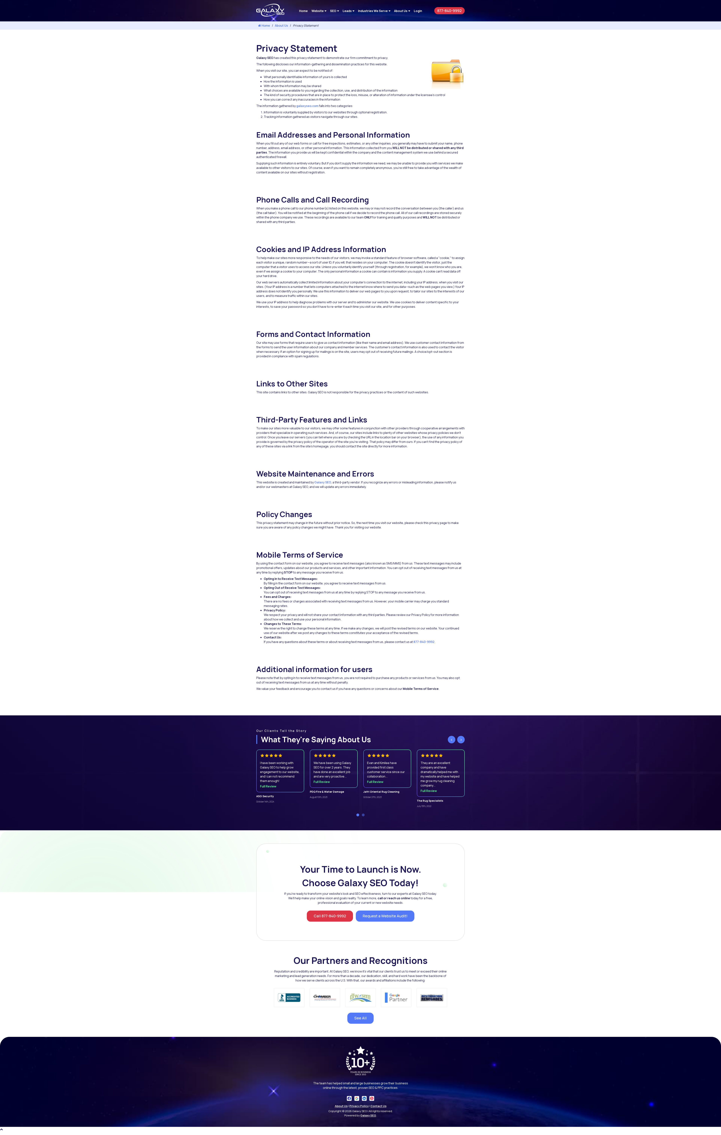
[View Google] (357, 1098)
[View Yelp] (372, 1098)
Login (418, 11)
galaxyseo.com (307, 106)
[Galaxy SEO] (270, 15)
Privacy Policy (359, 1106)
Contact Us (378, 1106)
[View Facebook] (349, 1098)
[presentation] (451, 739)
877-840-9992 (449, 10)
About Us (400, 11)
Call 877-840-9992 (330, 915)
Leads (347, 11)
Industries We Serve (373, 11)
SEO (333, 11)
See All (360, 1018)
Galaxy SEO (322, 482)
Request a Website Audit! (385, 915)
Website (317, 11)
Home (303, 11)
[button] (357, 815)
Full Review (268, 786)
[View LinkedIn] (364, 1098)
